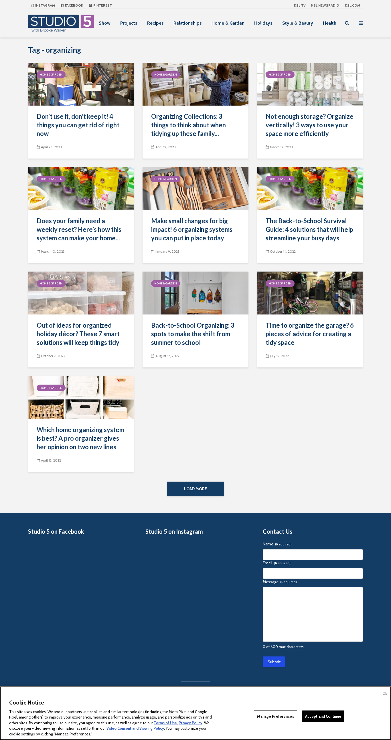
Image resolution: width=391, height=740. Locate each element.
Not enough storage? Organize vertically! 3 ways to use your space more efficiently (310, 124)
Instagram (44, 5)
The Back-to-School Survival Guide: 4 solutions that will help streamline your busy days (309, 229)
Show (104, 23)
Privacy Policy (190, 723)
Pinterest (102, 5)
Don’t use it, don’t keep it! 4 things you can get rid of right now (78, 124)
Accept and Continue (323, 716)
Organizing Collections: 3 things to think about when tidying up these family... (188, 124)
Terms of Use (165, 723)
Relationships (187, 23)
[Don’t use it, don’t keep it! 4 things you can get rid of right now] (81, 83)
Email (277, 562)
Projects (128, 23)
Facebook (73, 5)
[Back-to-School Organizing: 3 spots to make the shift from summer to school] (195, 292)
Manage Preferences (275, 716)
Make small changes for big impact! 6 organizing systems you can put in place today (191, 229)
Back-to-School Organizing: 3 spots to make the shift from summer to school (192, 333)
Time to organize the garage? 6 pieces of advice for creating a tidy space (310, 333)
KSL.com (352, 5)
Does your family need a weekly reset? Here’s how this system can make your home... (79, 229)
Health (329, 23)
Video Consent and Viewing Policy (135, 728)
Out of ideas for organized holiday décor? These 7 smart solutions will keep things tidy (78, 333)
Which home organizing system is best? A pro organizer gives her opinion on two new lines (80, 438)
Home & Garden (228, 23)
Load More (195, 488)
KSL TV (299, 5)
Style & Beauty (297, 23)
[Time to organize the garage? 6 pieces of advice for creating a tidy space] (310, 292)
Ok (385, 694)
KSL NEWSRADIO (325, 5)
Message (280, 581)
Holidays (263, 23)
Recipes (155, 23)
